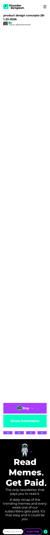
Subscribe (32, 531)
